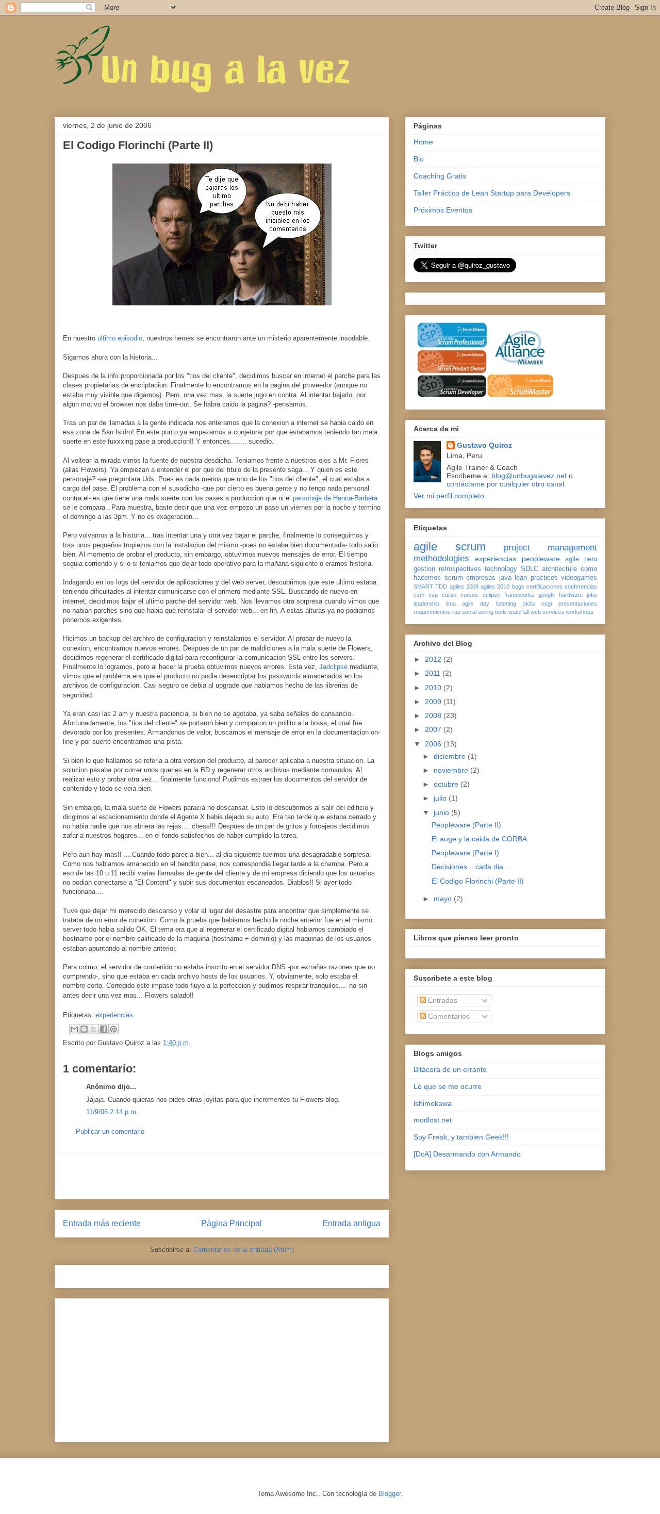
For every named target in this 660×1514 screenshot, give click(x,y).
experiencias (114, 1015)
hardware (571, 595)
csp (433, 595)
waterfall (518, 612)
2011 (433, 673)
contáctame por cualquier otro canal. (506, 484)
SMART (423, 586)
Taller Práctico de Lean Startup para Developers (492, 193)
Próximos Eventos (443, 210)
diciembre (451, 756)
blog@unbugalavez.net (529, 475)
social (469, 612)
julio (441, 798)
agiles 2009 (464, 586)
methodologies (441, 558)
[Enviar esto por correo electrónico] (74, 1029)
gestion (424, 569)
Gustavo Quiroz (484, 445)
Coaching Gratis (440, 176)
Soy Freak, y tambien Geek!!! (461, 1137)
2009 (434, 701)
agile (425, 546)
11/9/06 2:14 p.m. (112, 1112)
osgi (546, 603)
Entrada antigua (351, 1223)
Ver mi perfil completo (449, 496)
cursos (469, 595)
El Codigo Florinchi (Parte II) (478, 881)
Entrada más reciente (102, 1223)
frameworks (519, 595)
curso (449, 595)
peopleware (541, 559)
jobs (592, 595)
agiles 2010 (495, 586)
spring (485, 612)
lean (521, 577)
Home (423, 142)
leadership (426, 603)
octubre (447, 784)
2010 (434, 687)
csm (419, 595)
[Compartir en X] (94, 1029)
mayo (444, 898)
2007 (434, 729)
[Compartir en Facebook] (103, 1029)
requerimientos (432, 612)
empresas (481, 577)
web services (547, 612)
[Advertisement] (221, 1175)
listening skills (515, 603)
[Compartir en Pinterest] (113, 1029)
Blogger (389, 1493)
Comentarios (448, 1016)
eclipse (491, 595)
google (546, 595)
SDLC (529, 569)
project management (550, 547)
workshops (579, 612)
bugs (518, 586)
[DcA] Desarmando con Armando (467, 1154)
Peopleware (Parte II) (466, 825)
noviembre (452, 770)
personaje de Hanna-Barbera (335, 498)
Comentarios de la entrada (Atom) (243, 1249)
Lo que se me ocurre (448, 1086)
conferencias (581, 586)
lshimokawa (433, 1103)
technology (501, 569)
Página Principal (231, 1223)
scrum (470, 546)
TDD (441, 586)
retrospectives (460, 569)
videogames (579, 577)
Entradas (441, 1000)
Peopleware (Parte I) (465, 853)
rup (456, 612)
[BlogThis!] (84, 1029)
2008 (434, 715)
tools (501, 612)
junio (442, 812)
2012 (434, 659)
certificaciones (544, 586)
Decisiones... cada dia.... (472, 866)
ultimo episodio (119, 338)
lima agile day (467, 603)
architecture (559, 569)
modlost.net (433, 1120)
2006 (434, 744)
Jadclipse (334, 667)
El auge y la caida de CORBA (479, 839)
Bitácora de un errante (450, 1069)
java (505, 577)
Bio (419, 159)
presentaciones (577, 603)
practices (544, 577)
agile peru (581, 559)
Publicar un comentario (110, 1131)
